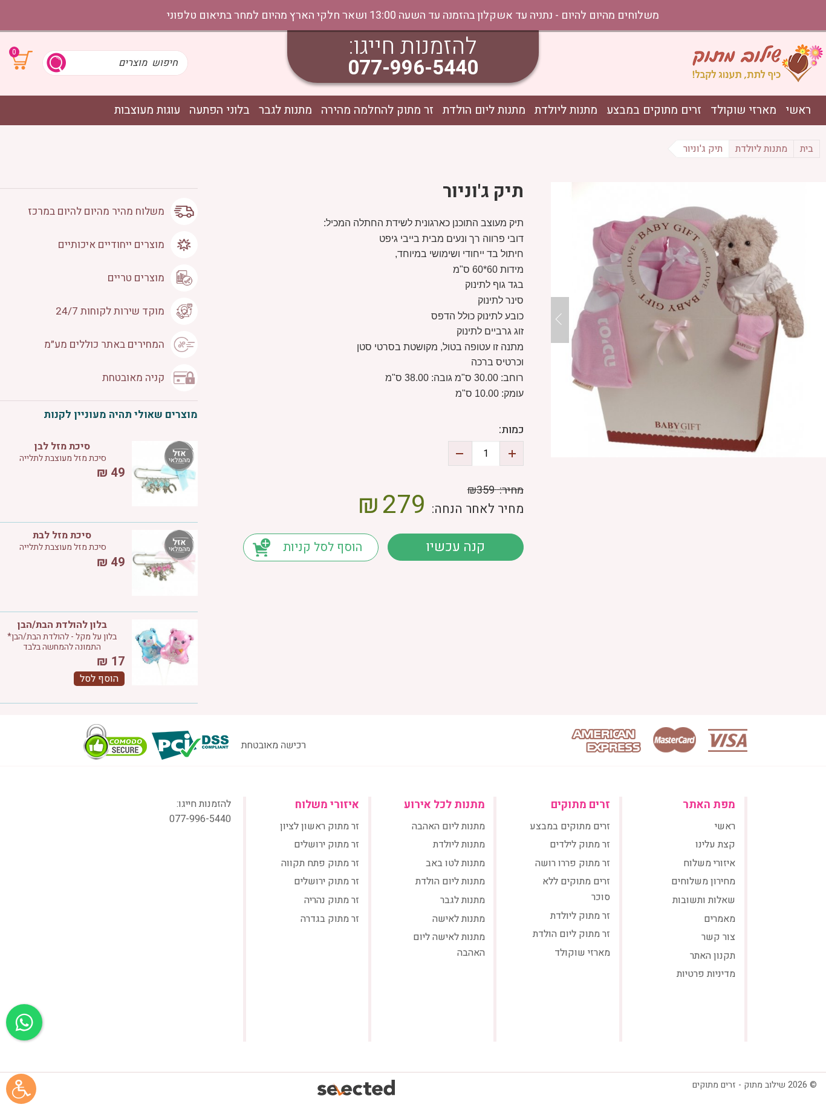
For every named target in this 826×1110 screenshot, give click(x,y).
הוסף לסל (99, 678)
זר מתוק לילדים (580, 844)
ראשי (798, 110)
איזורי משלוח (709, 863)
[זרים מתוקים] (757, 63)
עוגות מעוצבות (147, 110)
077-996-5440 (413, 68)
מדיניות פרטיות (706, 974)
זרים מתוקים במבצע (653, 110)
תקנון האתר (712, 955)
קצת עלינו (715, 844)
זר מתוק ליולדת (580, 916)
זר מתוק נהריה (331, 900)
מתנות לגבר (285, 110)
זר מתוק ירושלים (326, 844)
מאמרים (719, 919)
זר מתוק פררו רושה (572, 863)
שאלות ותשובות (703, 900)
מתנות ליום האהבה (448, 826)
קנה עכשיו (455, 547)
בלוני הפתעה (219, 110)
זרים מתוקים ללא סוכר (576, 889)
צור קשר (718, 937)
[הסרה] (460, 453)
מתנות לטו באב (455, 863)
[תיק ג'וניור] (688, 319)
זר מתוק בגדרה (330, 919)
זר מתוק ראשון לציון (319, 826)
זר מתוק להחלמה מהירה (377, 110)
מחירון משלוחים (703, 881)
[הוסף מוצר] (511, 453)
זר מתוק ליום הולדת (571, 934)
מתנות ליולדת (566, 110)
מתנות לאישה (458, 919)
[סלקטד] (357, 1089)
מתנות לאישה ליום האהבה (449, 945)
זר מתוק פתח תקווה (320, 863)
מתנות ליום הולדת (484, 110)
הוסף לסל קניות (322, 547)
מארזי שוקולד (743, 110)
